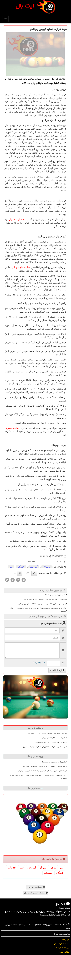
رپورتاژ (46, 566)
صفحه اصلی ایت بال (35, 892)
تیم (10, 566)
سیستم (48, 872)
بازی (53, 867)
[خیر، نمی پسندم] (19, 573)
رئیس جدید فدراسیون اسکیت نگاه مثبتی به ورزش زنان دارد (44, 599)
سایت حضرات (12, 428)
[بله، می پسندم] (34, 573)
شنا (22, 867)
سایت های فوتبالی (20, 267)
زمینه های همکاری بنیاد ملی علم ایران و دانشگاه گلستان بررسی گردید (41, 603)
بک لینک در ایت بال (61, 943)
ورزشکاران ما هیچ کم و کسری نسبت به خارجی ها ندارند (46, 733)
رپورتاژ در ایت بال (62, 948)
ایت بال (25, 5)
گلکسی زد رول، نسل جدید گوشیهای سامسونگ (50, 742)
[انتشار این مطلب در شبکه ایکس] (12, 579)
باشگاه (21, 566)
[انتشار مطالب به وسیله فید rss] (7, 579)
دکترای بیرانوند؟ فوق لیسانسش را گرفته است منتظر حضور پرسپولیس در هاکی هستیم (38, 610)
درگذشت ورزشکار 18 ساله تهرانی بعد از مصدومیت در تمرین (44, 746)
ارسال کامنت (56, 670)
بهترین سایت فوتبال (19, 219)
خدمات (12, 867)
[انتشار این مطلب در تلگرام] (23, 579)
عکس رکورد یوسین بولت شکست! (54, 595)
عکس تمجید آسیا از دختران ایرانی (54, 738)
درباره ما (65, 939)
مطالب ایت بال (35, 887)
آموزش (34, 566)
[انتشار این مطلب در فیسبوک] (18, 579)
